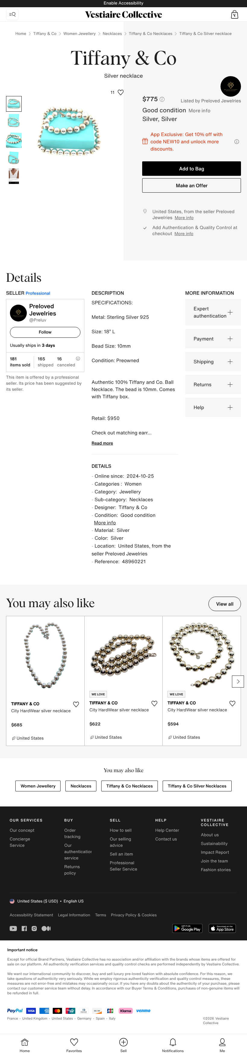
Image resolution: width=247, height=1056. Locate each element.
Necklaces (112, 33)
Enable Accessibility (123, 3)
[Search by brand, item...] (12, 14)
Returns (202, 384)
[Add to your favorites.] (76, 704)
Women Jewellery (80, 33)
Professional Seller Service (123, 866)
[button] (234, 14)
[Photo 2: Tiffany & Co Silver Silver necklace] (14, 122)
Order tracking (72, 833)
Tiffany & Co (44, 33)
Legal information (74, 915)
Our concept (22, 830)
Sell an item (121, 854)
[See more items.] (238, 682)
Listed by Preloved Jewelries (211, 101)
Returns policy (72, 870)
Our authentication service (78, 851)
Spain (100, 1018)
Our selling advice (120, 842)
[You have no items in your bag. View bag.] (234, 14)
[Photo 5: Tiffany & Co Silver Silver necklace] (14, 176)
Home (20, 33)
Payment (204, 338)
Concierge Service (20, 842)
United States (62, 1018)
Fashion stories (216, 870)
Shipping (204, 361)
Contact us (166, 839)
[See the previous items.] (9, 682)
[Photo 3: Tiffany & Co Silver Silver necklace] (14, 140)
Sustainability (214, 843)
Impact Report (215, 852)
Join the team (214, 861)
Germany (84, 1018)
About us (210, 835)
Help (199, 407)
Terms (100, 915)
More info (200, 110)
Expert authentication (210, 312)
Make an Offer (192, 185)
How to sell (120, 830)
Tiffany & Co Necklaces (151, 33)
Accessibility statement (31, 915)
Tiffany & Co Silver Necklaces (197, 786)
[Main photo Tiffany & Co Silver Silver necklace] (14, 104)
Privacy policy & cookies (134, 915)
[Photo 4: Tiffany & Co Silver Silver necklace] (14, 158)
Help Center (167, 830)
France (12, 1018)
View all (224, 603)
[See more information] (237, 141)
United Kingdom (35, 1018)
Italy (112, 1018)
